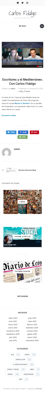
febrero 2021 (32, 324)
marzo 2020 (32, 337)
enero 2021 (12, 328)
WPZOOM (39, 389)
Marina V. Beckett (22, 103)
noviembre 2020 (12, 331)
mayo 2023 (12, 318)
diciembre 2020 (32, 328)
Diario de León (23, 359)
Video (23, 379)
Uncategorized (31, 374)
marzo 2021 (13, 324)
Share (24, 132)
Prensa (27, 91)
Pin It (35, 132)
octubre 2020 (32, 331)
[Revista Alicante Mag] (11, 170)
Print (24, 137)
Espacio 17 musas (15, 369)
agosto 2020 (32, 334)
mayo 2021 (32, 321)
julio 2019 (13, 340)
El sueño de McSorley (22, 364)
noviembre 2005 (32, 340)
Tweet (13, 132)
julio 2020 (13, 337)
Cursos (29, 354)
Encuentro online (9, 115)
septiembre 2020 (13, 334)
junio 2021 (13, 321)
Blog (21, 91)
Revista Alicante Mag (27, 170)
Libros (34, 369)
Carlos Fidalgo (22, 13)
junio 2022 (32, 318)
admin (13, 89)
